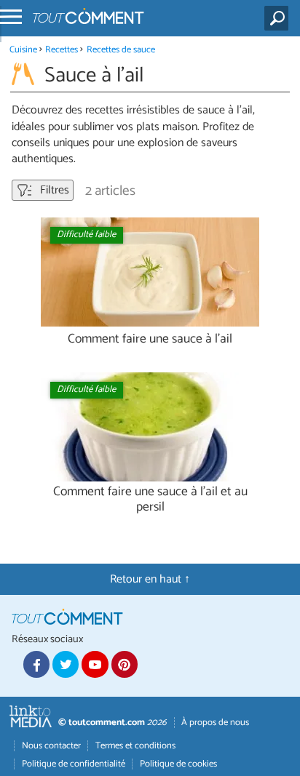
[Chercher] (279, 18)
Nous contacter (51, 745)
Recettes (61, 49)
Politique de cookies (178, 764)
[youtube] (95, 664)
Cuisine (23, 49)
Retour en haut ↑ (150, 579)
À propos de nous (215, 722)
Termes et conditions (135, 745)
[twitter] (65, 664)
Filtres (53, 190)
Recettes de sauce (121, 49)
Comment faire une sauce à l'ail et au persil (150, 499)
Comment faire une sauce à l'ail (150, 339)
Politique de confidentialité (73, 764)
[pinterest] (124, 664)
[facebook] (36, 664)
